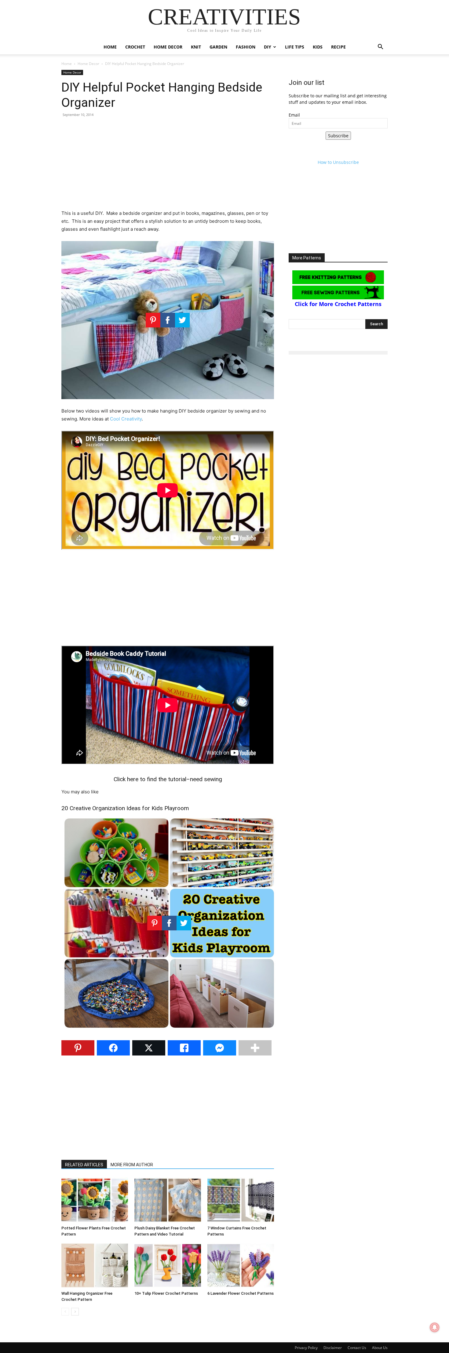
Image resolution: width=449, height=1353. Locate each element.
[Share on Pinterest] (77, 1047)
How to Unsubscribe (338, 162)
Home (110, 47)
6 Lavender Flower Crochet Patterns (240, 1293)
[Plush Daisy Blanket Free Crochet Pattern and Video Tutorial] (167, 1200)
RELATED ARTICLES (84, 1164)
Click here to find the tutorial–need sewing (168, 779)
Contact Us (357, 1347)
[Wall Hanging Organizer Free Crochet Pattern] (94, 1265)
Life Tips (294, 47)
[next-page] (75, 1311)
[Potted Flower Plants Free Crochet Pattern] (94, 1200)
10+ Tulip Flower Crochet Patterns (166, 1293)
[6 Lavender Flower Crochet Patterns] (240, 1265)
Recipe (338, 47)
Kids (318, 47)
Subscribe (338, 136)
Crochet (135, 47)
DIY (267, 47)
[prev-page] (65, 1311)
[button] (380, 47)
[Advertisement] (167, 166)
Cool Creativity (126, 419)
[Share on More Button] (255, 1047)
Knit (196, 47)
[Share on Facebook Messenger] (219, 1047)
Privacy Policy (306, 1347)
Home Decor (168, 47)
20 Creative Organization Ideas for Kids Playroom (125, 808)
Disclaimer (332, 1347)
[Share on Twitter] (148, 1047)
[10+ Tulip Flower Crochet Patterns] (167, 1265)
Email (294, 115)
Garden (218, 47)
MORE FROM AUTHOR (132, 1164)
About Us (380, 1347)
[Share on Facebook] (113, 1047)
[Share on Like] (184, 1047)
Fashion (245, 47)
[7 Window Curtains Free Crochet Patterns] (240, 1200)
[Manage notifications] (435, 1327)
